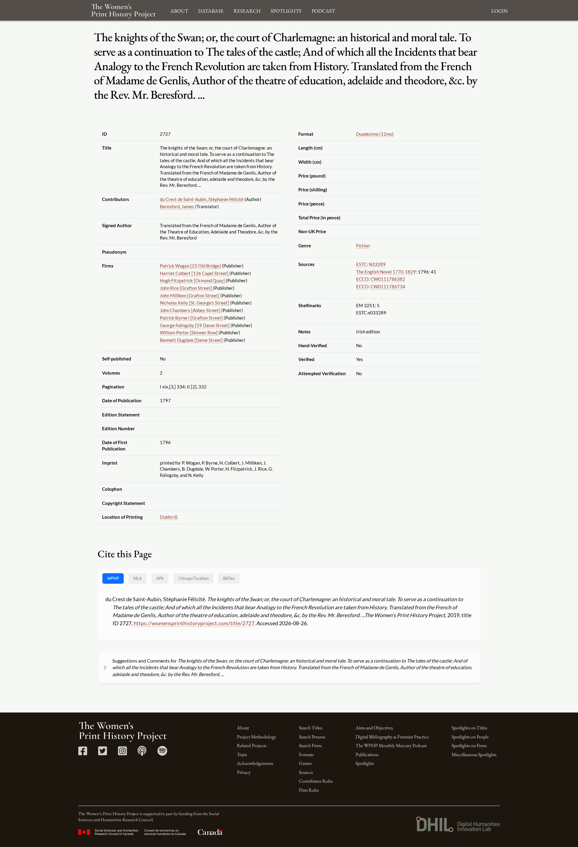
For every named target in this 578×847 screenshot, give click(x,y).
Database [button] (211, 10)
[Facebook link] (82, 753)
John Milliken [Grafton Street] (189, 295)
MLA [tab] (137, 578)
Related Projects (251, 745)
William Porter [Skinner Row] (189, 332)
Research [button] (247, 10)
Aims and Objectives (374, 728)
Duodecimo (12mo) (375, 134)
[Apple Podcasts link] (142, 753)
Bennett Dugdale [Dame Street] (191, 340)
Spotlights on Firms (469, 745)
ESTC (361, 264)
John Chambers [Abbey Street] (190, 310)
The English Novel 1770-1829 (386, 271)
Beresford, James (177, 206)
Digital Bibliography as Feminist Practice (392, 737)
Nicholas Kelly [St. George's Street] (194, 302)
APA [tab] (160, 578)
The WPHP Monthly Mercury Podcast (391, 745)
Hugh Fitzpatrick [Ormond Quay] (192, 280)
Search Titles (310, 728)
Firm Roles (309, 790)
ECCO (362, 279)
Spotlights (365, 763)
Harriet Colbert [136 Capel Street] (194, 273)
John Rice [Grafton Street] (186, 288)
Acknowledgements (255, 763)
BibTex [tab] (229, 578)
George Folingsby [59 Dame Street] (195, 325)
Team (242, 754)
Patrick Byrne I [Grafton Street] (191, 317)
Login (499, 10)
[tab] (193, 578)
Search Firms (310, 745)
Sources (306, 772)
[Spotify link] (162, 753)
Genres (305, 763)
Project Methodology (256, 737)
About (243, 728)
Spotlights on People (470, 737)
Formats (306, 754)
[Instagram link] (122, 753)
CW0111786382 (388, 279)
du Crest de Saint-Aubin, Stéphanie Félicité (202, 199)
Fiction (363, 245)
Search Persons (312, 737)
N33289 (377, 264)
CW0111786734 (388, 286)
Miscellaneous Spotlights (474, 754)
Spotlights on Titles (469, 728)
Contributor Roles (316, 781)
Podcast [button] (323, 10)
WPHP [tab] (113, 578)
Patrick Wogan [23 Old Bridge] (190, 265)
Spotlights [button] (286, 10)
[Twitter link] (102, 753)
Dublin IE (169, 517)
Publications (367, 754)
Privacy (243, 772)
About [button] (179, 10)
